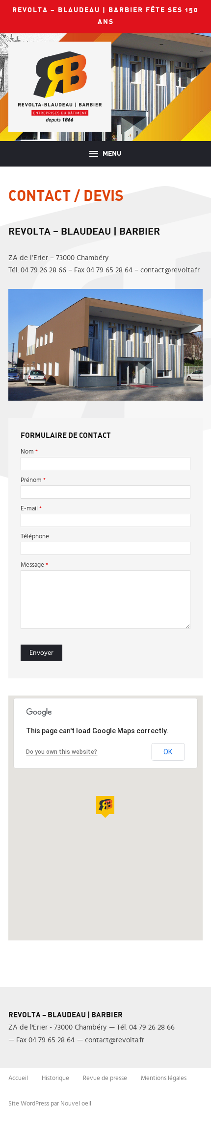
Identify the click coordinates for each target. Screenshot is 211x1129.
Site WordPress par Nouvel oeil (49, 1104)
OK (167, 752)
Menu (111, 153)
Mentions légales (163, 1078)
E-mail (31, 508)
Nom (29, 452)
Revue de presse (105, 1078)
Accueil (18, 1078)
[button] (105, 807)
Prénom (33, 480)
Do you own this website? (61, 751)
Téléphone (35, 536)
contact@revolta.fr (170, 270)
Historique (55, 1078)
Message (34, 565)
